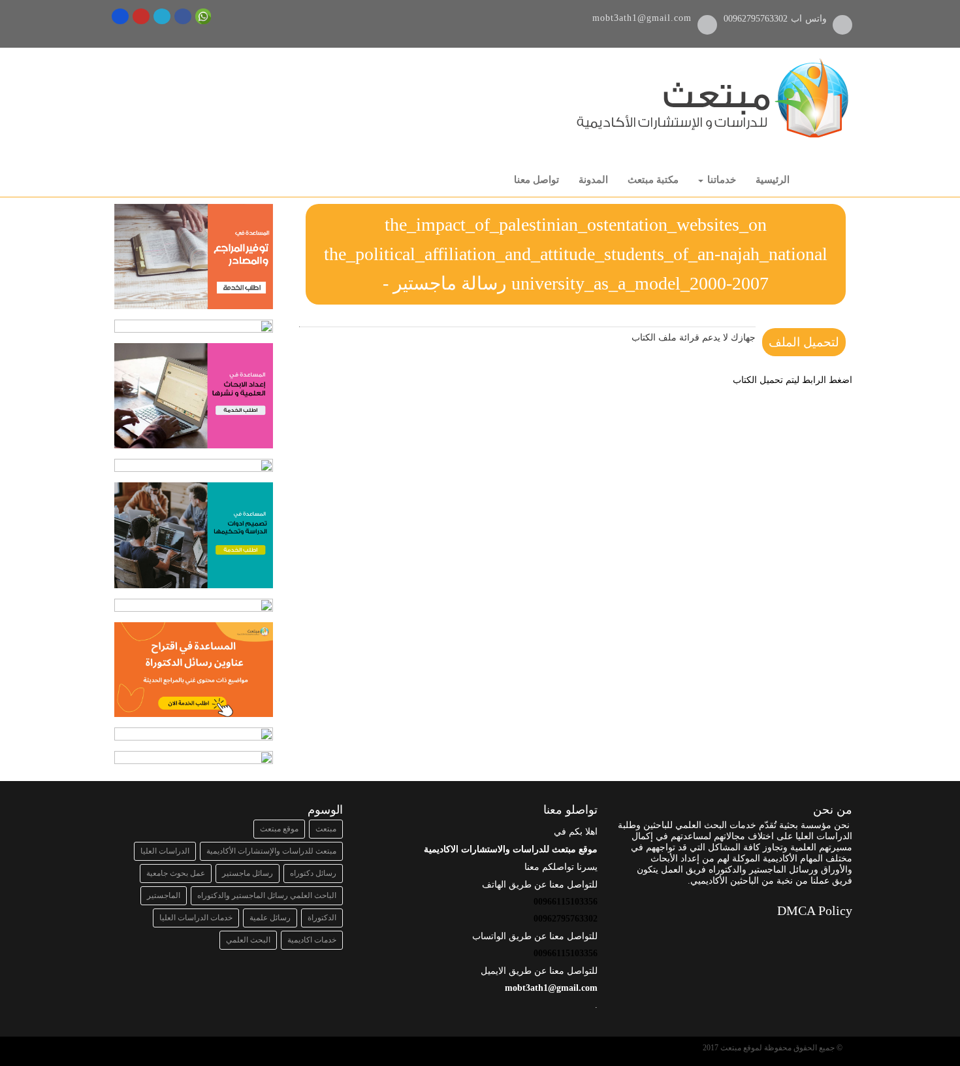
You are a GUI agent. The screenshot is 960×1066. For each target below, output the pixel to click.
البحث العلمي (248, 939)
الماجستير (163, 895)
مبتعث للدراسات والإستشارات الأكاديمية (271, 851)
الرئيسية (773, 180)
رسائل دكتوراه (313, 873)
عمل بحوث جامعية (175, 873)
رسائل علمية (270, 917)
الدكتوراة (322, 917)
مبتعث (325, 828)
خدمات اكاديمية (311, 939)
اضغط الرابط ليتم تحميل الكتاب (792, 380)
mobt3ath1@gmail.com (642, 18)
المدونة (593, 180)
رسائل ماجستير (247, 873)
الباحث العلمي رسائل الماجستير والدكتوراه (266, 895)
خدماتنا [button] (720, 180)
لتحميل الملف (804, 342)
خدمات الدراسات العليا (195, 917)
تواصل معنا (536, 180)
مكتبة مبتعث (653, 180)
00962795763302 (757, 19)
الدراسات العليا (164, 851)
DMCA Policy (814, 910)
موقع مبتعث (279, 828)
